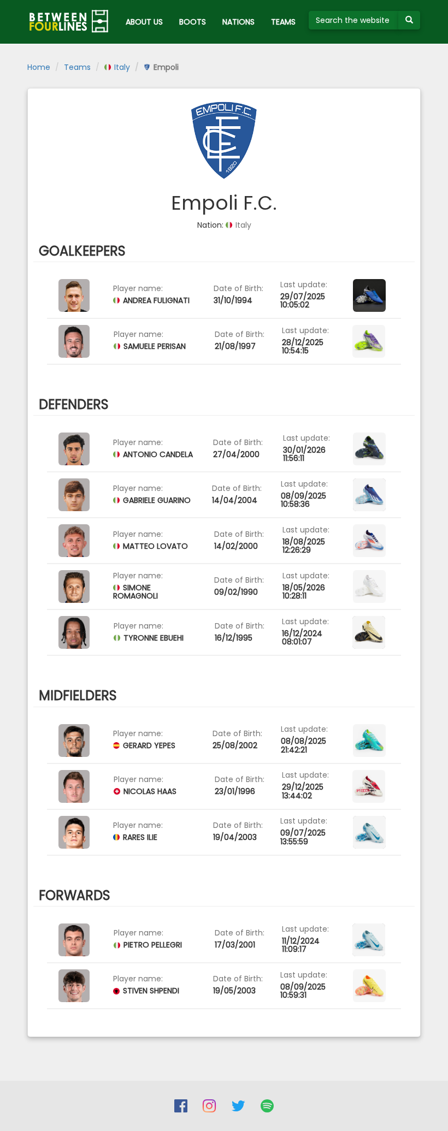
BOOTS (192, 21)
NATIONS (238, 21)
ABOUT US (144, 21)
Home (38, 67)
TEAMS (283, 21)
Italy (121, 67)
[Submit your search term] (409, 20)
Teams (77, 67)
